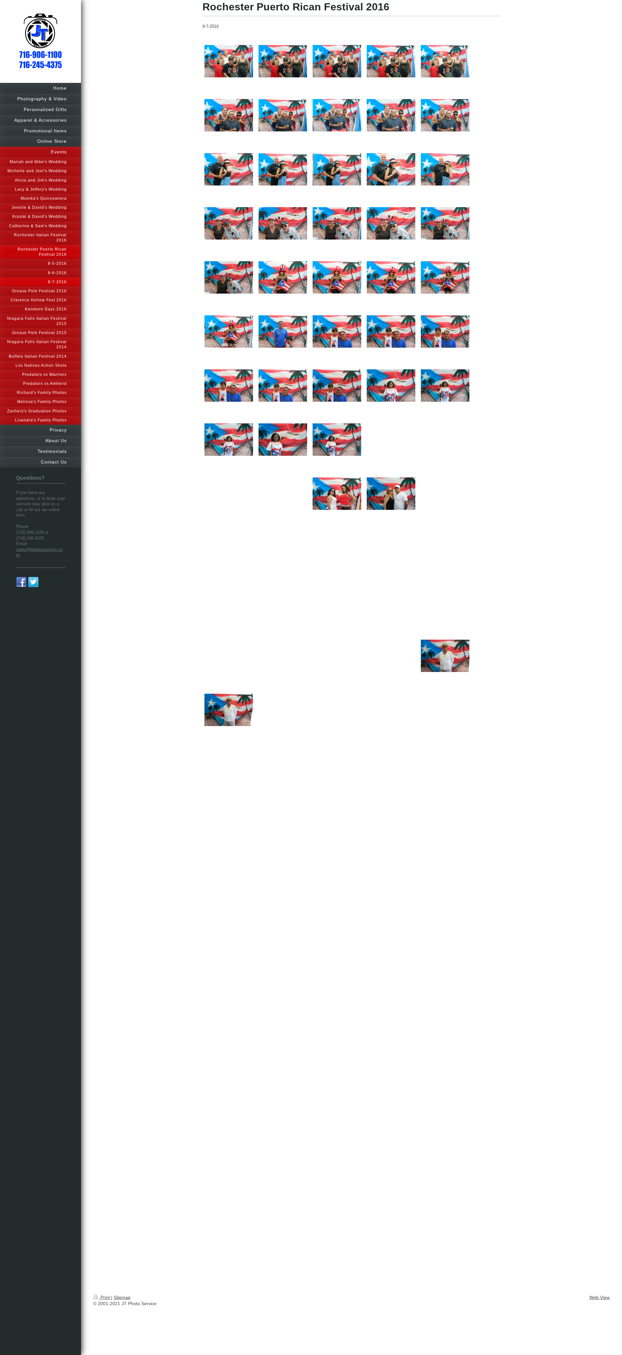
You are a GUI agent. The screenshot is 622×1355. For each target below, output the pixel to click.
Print (105, 1297)
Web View (599, 1297)
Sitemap (122, 1297)
